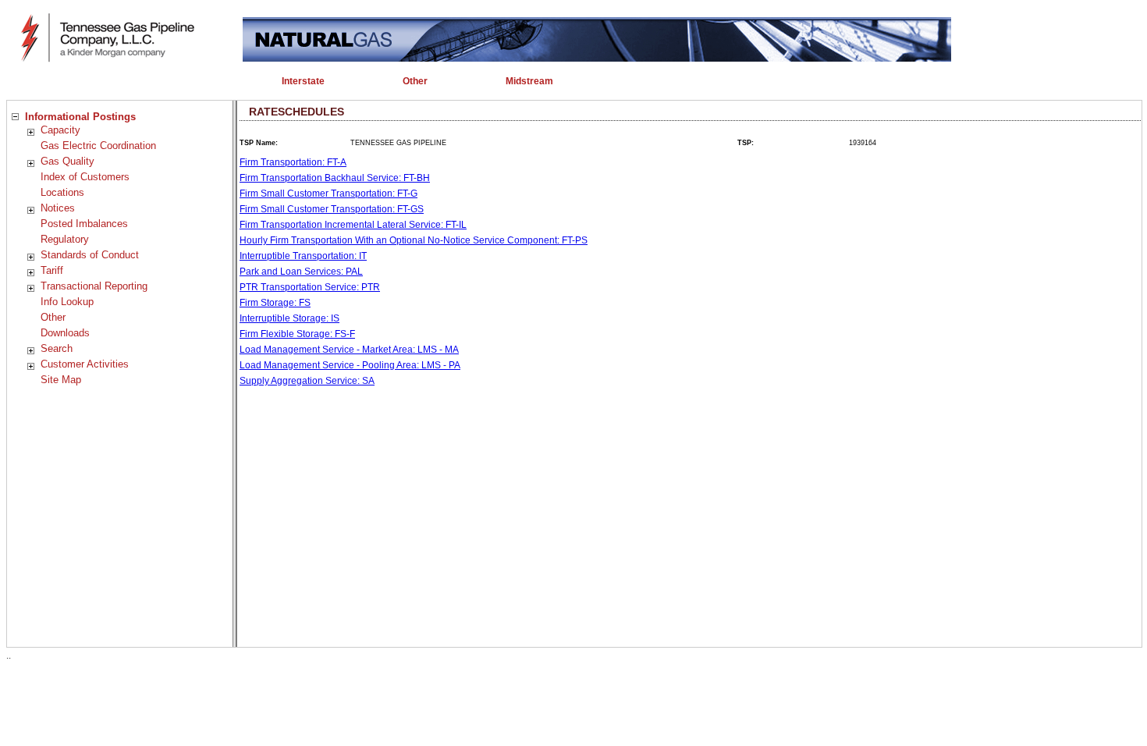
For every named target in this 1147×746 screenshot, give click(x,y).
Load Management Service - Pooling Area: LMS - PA (350, 365)
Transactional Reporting (94, 286)
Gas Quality (67, 161)
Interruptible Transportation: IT (303, 255)
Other (53, 317)
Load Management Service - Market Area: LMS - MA (349, 349)
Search (57, 348)
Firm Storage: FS (275, 302)
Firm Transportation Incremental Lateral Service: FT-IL (353, 224)
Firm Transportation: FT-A (293, 162)
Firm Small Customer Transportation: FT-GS (332, 209)
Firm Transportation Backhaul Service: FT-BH (335, 177)
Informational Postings (80, 117)
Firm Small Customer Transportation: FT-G (328, 193)
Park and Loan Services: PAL (301, 271)
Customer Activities (85, 364)
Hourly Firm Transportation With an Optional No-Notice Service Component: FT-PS (414, 240)
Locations (62, 192)
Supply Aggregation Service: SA (307, 380)
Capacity (60, 130)
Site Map (61, 379)
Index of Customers (85, 177)
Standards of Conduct (90, 255)
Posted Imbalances (84, 223)
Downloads (65, 333)
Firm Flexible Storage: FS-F (297, 334)
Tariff (52, 270)
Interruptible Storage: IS (289, 318)
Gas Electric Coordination (98, 145)
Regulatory (65, 239)
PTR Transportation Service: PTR (310, 287)
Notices (58, 208)
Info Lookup (67, 301)
